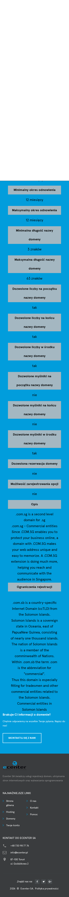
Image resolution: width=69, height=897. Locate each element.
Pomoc (34, 814)
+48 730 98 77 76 (19, 846)
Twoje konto (13, 825)
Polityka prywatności (46, 888)
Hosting (10, 812)
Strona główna (10, 803)
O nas (33, 801)
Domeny (10, 819)
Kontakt (34, 808)
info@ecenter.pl (19, 852)
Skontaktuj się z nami (22, 738)
